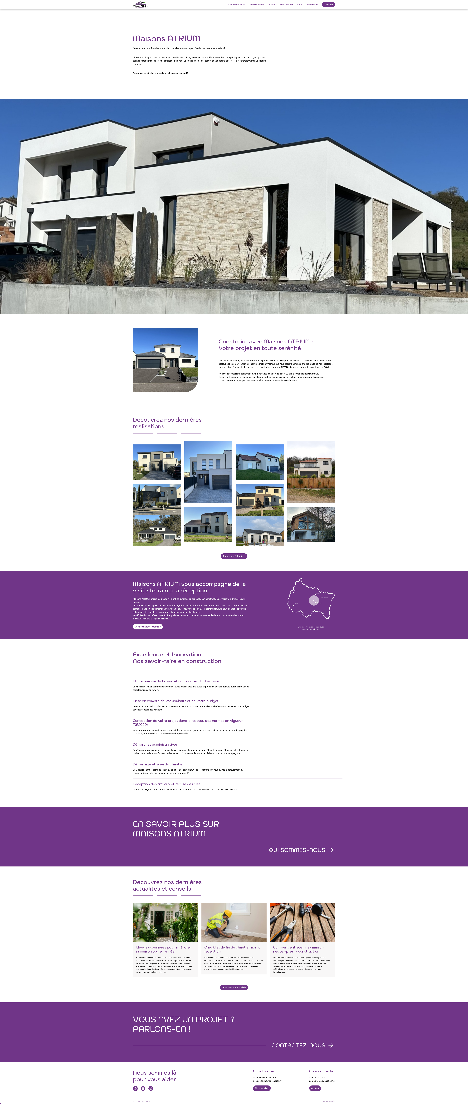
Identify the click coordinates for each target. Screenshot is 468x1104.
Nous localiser (262, 1088)
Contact (328, 4)
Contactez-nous (298, 1045)
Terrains (272, 4)
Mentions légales (329, 1101)
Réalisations (286, 4)
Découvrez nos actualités (234, 987)
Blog (299, 4)
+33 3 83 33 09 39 (317, 1077)
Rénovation (312, 4)
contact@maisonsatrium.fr (322, 1081)
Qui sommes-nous (235, 4)
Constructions (256, 4)
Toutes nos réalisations (234, 556)
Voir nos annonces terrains (148, 626)
